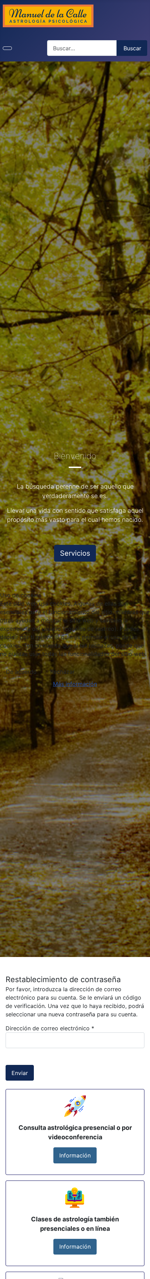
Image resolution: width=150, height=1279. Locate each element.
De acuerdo (21, 671)
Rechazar (62, 671)
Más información (75, 683)
